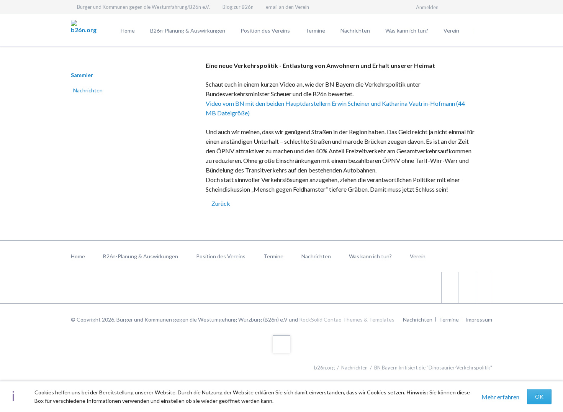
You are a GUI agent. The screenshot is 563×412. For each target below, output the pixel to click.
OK (539, 396)
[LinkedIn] (471, 7)
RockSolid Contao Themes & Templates (346, 319)
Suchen (483, 30)
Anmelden (427, 7)
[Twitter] (458, 7)
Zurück (220, 203)
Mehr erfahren (500, 397)
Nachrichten (88, 90)
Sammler (82, 75)
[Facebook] (485, 7)
